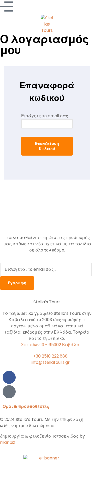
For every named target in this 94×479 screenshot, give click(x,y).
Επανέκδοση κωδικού (47, 146)
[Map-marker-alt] (9, 391)
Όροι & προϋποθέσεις (26, 406)
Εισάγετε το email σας (44, 116)
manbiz (7, 442)
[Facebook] (9, 377)
